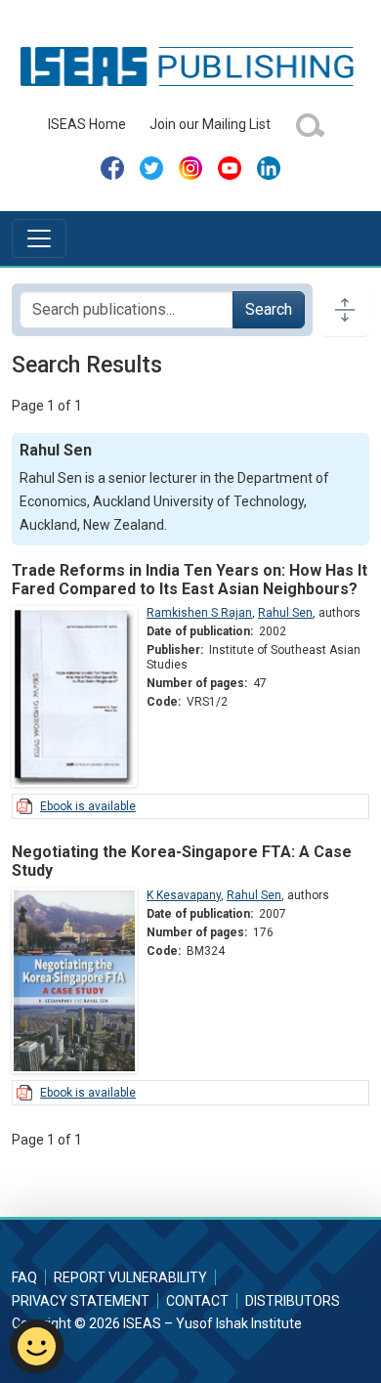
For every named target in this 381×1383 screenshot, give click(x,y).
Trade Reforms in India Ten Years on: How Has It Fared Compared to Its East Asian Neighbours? (189, 579)
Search (268, 309)
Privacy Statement (80, 1301)
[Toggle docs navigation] (344, 309)
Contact (197, 1301)
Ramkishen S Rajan (199, 613)
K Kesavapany (184, 895)
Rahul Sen (285, 613)
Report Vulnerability (130, 1277)
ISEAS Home (87, 124)
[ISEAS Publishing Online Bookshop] (190, 65)
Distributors (292, 1301)
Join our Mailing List (210, 124)
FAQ (24, 1277)
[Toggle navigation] (39, 238)
